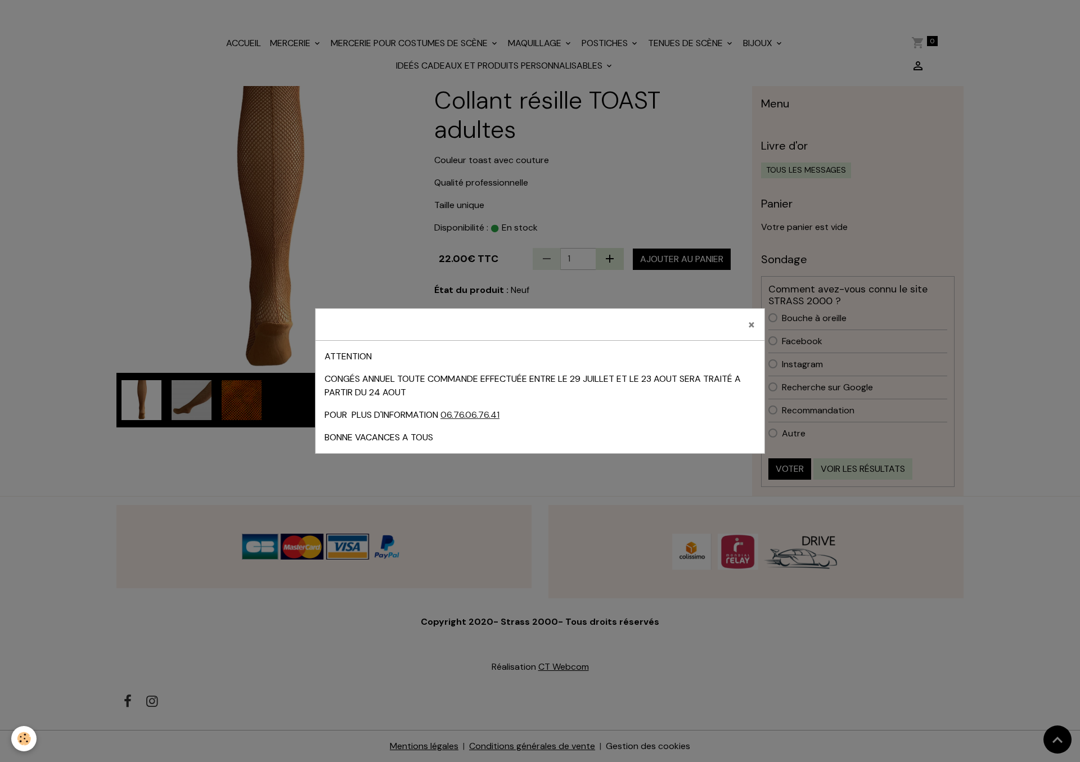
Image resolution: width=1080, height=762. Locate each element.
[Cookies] (24, 738)
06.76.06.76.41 (470, 415)
